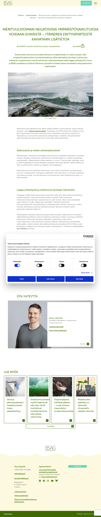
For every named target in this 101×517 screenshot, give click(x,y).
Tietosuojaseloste (21, 496)
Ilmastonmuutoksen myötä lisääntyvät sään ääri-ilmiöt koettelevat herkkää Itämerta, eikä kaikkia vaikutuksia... (39, 408)
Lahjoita (86, 3)
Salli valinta (50, 279)
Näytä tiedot (85, 272)
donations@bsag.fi (21, 478)
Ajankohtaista (31, 15)
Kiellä (22, 279)
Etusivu (21, 15)
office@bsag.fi (19, 474)
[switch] (39, 265)
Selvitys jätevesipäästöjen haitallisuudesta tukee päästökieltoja (15, 405)
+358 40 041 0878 (56, 327)
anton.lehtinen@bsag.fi (58, 330)
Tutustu (83, 344)
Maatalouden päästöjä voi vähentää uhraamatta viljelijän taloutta (86, 405)
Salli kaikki (79, 279)
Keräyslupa (8, 514)
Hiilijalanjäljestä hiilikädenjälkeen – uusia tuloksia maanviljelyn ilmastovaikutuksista (63, 405)
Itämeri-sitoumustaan (37, 131)
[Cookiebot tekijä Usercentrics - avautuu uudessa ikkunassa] (84, 236)
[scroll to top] (95, 508)
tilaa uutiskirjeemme (49, 477)
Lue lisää (50, 426)
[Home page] (50, 448)
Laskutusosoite (20, 492)
